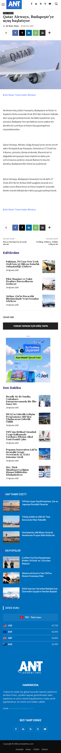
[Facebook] (31, 4)
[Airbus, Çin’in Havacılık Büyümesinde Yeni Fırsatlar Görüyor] (48, 301)
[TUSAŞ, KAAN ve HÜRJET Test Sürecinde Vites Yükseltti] (11, 521)
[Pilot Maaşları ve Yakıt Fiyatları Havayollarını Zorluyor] (48, 283)
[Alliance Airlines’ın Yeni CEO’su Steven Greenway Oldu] (11, 578)
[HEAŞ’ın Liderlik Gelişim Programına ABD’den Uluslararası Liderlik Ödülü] (44, 418)
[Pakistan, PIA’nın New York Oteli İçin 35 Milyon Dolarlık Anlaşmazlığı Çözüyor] (48, 266)
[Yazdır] (42, 33)
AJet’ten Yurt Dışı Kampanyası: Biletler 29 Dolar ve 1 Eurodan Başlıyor (36, 561)
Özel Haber (8, 13)
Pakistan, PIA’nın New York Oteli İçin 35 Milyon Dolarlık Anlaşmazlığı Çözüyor (22, 264)
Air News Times (12, 26)
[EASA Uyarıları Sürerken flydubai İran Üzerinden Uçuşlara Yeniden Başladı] (11, 593)
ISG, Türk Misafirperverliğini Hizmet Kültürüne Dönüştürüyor (17, 471)
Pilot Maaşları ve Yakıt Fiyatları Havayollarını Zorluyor (19, 281)
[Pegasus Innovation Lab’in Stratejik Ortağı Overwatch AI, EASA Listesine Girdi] (44, 454)
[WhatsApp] (36, 33)
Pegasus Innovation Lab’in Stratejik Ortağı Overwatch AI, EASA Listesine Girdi (21, 453)
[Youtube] (50, 4)
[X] (45, 4)
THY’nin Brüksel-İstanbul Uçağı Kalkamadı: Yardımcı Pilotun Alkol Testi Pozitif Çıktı (21, 436)
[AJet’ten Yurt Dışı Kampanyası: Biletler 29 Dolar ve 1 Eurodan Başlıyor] (11, 562)
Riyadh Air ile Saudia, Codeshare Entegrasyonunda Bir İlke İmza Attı (21, 400)
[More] (49, 33)
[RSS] (40, 4)
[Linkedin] (36, 4)
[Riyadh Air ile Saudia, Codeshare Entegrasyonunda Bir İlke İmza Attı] (44, 401)
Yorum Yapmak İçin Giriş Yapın (30, 326)
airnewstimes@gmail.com (21, 708)
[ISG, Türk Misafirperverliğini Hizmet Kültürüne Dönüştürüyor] (44, 471)
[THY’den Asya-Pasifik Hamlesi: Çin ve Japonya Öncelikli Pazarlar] (11, 506)
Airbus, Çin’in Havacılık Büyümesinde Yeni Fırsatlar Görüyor (22, 299)
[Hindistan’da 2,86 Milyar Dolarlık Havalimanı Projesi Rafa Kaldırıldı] (11, 537)
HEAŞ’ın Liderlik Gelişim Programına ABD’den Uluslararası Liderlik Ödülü (20, 418)
